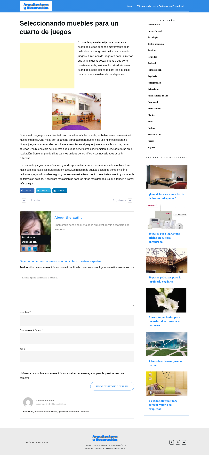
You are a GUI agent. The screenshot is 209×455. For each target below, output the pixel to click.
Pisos (150, 121)
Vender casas (154, 24)
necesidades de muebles (109, 165)
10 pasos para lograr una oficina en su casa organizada (166, 225)
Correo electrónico (31, 330)
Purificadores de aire (158, 96)
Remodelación (154, 70)
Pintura (151, 128)
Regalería (152, 76)
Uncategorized (155, 31)
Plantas (151, 115)
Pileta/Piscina (154, 134)
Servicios (152, 50)
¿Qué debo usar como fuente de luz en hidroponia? (166, 184)
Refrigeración (154, 83)
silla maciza (114, 144)
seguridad (152, 57)
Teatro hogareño (156, 44)
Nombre (25, 312)
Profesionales (154, 108)
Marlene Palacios (45, 400)
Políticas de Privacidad (37, 442)
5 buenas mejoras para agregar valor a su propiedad (166, 392)
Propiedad (153, 102)
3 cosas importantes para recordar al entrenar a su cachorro (166, 309)
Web (22, 348)
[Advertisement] (47, 65)
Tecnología (153, 37)
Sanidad (152, 63)
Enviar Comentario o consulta (112, 386)
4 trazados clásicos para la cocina (166, 351)
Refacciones (153, 89)
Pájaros (151, 147)
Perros (151, 141)
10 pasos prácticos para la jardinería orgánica (166, 267)
